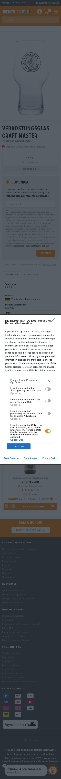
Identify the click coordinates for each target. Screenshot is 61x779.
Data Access (30, 458)
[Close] (54, 321)
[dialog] (30, 389)
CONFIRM (19, 446)
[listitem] (30, 381)
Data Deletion (11, 458)
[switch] (48, 389)
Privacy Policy (49, 458)
